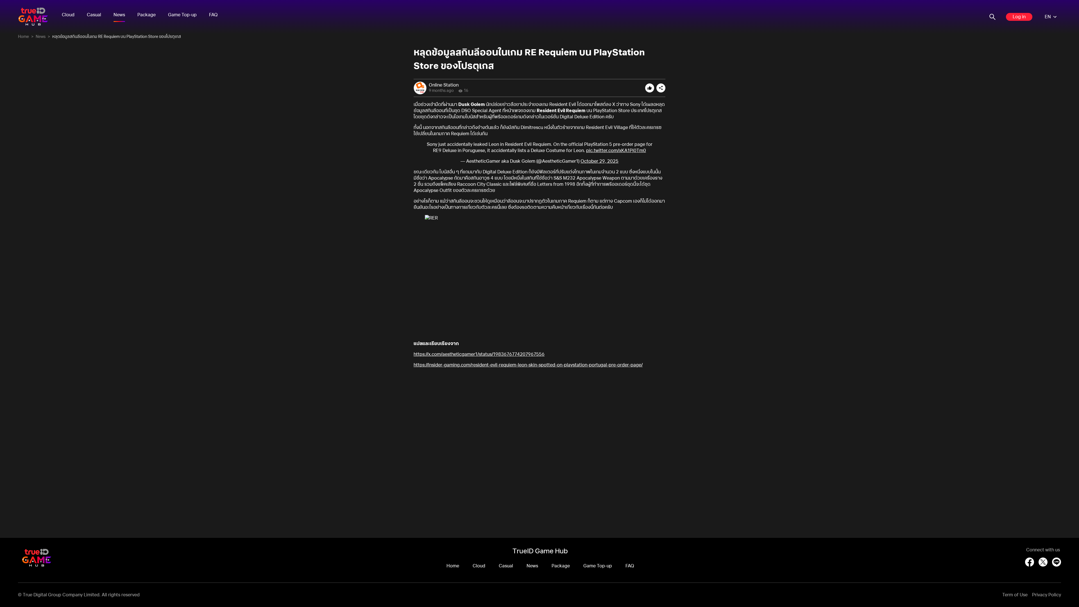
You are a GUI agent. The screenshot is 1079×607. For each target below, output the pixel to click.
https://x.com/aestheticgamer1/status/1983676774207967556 (479, 354)
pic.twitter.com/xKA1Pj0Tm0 (616, 150)
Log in (1019, 17)
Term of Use (1015, 595)
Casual (94, 15)
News (119, 15)
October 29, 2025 (599, 161)
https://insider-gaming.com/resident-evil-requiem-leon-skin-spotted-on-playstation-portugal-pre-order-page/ (528, 365)
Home (23, 37)
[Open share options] (660, 87)
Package (146, 15)
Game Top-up (182, 15)
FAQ (213, 15)
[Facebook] (1029, 562)
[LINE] (1056, 562)
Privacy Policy (1046, 595)
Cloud (68, 15)
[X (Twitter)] (1043, 562)
